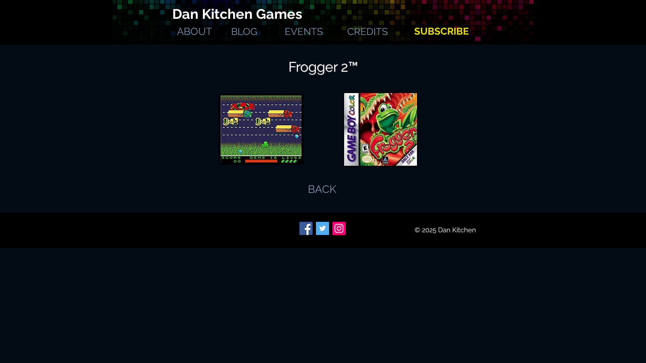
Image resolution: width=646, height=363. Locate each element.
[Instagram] (339, 228)
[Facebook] (306, 228)
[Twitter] (322, 228)
